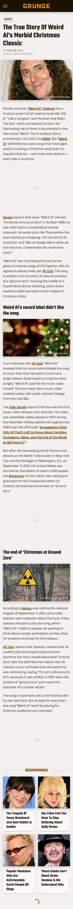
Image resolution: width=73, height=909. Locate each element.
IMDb (46, 139)
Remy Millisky (15, 50)
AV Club (47, 271)
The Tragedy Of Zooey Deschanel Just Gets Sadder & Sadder (19, 820)
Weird (8, 18)
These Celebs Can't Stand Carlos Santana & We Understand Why (54, 878)
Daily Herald (17, 407)
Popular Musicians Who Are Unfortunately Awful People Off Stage (18, 880)
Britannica (16, 476)
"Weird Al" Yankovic (41, 108)
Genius (8, 217)
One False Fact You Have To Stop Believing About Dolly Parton (53, 820)
